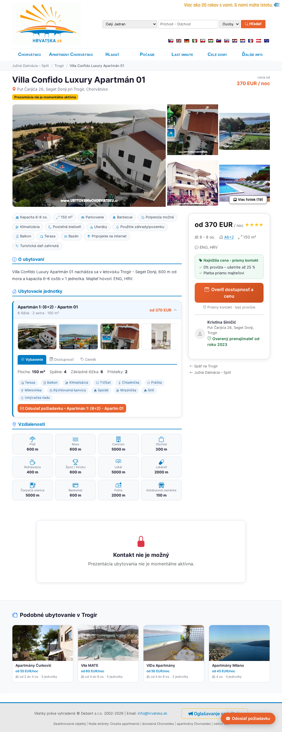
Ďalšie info (252, 54)
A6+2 (229, 237)
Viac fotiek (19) (250, 199)
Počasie (147, 54)
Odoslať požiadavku (251, 718)
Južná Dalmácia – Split (30, 66)
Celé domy (217, 54)
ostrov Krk (221, 724)
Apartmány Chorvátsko (71, 54)
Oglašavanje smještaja (217, 713)
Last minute (182, 54)
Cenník (90, 359)
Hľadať (255, 24)
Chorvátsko (29, 54)
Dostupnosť (64, 359)
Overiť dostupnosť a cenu (232, 293)
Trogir (59, 66)
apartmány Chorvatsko (194, 724)
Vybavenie (34, 359)
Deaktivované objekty (69, 724)
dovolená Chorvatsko (158, 724)
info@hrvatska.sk (152, 713)
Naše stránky (99, 724)
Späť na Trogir (206, 366)
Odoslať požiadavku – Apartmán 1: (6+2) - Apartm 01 (74, 408)
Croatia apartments (124, 724)
